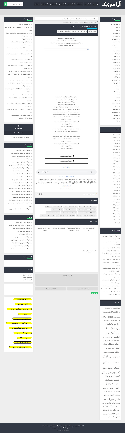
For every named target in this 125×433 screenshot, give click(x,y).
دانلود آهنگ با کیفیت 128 (65, 156)
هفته (22, 132)
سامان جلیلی (113, 406)
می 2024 (116, 146)
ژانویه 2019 (115, 202)
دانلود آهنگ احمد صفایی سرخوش (68, 212)
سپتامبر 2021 (115, 172)
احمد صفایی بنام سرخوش (70, 209)
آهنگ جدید (88, 4)
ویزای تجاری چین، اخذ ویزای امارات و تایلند (20, 41)
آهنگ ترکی (116, 41)
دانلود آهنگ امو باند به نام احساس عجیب (21, 194)
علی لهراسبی (106, 406)
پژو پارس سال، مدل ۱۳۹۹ (24, 44)
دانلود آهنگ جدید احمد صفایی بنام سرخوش (86, 215)
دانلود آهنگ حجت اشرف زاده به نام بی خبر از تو (19, 208)
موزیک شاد (113, 417)
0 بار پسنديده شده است (89, 194)
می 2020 (116, 190)
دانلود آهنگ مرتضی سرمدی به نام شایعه (21, 197)
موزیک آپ (116, 115)
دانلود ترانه (110, 391)
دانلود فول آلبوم (114, 83)
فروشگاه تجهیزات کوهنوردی (18, 323)
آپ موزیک (116, 91)
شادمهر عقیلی (115, 112)
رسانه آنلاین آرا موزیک (112, 403)
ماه (18, 132)
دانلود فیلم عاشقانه (27, 277)
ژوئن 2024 (116, 143)
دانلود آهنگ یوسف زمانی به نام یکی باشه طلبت (19, 248)
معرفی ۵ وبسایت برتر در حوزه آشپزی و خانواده (19, 71)
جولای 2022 (115, 158)
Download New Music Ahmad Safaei (87, 206)
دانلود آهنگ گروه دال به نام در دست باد (21, 162)
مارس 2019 (115, 196)
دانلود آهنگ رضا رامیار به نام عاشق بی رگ (21, 179)
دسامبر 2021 (115, 169)
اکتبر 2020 (116, 184)
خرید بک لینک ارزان (27, 275)
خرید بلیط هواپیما (22, 342)
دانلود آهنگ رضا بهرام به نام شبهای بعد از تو (20, 240)
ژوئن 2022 (116, 160)
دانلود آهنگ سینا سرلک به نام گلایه (22, 159)
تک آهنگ (116, 77)
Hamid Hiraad (116, 317)
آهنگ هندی (116, 71)
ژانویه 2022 (115, 166)
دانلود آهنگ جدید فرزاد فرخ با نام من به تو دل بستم (19, 225)
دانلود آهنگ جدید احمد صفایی (53, 212)
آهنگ (117, 30)
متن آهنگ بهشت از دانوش (24, 24)
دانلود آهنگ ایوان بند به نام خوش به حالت (21, 245)
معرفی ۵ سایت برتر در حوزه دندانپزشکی (21, 94)
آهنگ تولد (116, 47)
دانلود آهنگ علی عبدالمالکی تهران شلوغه (21, 156)
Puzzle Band (105, 320)
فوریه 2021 (115, 181)
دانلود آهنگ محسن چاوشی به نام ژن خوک (21, 242)
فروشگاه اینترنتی (22, 333)
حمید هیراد (117, 357)
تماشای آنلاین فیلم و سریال (19, 309)
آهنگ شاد (79, 4)
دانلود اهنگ (110, 384)
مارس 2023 (115, 155)
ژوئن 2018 (116, 222)
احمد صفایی (80, 209)
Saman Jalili (117, 320)
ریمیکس (37, 4)
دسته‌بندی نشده (114, 24)
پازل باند (108, 417)
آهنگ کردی (115, 68)
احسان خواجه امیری (109, 348)
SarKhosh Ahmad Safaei (90, 209)
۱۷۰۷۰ (116, 121)
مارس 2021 (115, 178)
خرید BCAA (24, 338)
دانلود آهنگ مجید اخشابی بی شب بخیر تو (21, 191)
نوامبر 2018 (115, 207)
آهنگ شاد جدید (107, 340)
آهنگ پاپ (116, 100)
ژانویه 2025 (115, 134)
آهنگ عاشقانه (115, 59)
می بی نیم (24, 314)
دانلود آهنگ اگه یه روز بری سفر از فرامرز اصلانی (19, 200)
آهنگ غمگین (45, 4)
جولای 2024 (115, 140)
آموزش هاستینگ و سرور (20, 328)
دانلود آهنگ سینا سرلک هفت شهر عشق (21, 228)
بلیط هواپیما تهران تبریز (20, 347)
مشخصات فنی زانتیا (26, 39)
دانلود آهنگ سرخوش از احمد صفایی (67, 215)
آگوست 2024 (115, 137)
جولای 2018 (115, 219)
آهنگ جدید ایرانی (114, 337)
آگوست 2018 (115, 216)
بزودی (117, 74)
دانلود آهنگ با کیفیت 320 (65, 161)
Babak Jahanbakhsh (115, 308)
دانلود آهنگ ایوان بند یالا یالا (24, 234)
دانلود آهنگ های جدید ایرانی (62, 430)
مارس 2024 (115, 149)
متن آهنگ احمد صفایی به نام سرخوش (48, 215)
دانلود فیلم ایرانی (22, 299)
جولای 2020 (115, 187)
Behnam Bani (106, 312)
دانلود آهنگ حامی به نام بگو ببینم (23, 150)
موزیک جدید (114, 409)
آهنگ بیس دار (115, 39)
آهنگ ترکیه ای (115, 44)
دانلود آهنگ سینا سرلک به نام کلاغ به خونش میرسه (19, 165)
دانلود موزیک (109, 395)
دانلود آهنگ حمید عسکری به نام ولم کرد (21, 182)
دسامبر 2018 (115, 204)
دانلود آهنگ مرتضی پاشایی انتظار (111, 241)
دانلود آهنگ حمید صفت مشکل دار (22, 237)
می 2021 (116, 175)
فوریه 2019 (115, 199)
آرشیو (117, 27)
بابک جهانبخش (106, 352)
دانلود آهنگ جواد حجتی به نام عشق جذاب (21, 170)
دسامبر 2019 (115, 193)
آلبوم (117, 94)
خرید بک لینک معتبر (27, 279)
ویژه (117, 88)
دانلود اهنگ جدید (112, 388)
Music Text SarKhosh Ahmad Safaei (53, 206)
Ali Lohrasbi (107, 308)
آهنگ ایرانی (71, 4)
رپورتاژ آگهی (115, 118)
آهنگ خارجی (62, 4)
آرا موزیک (95, 4)
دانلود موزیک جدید (111, 399)
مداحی (116, 85)
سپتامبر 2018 (115, 213)
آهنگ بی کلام (115, 36)
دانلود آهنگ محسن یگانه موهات (23, 231)
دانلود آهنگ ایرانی (114, 362)
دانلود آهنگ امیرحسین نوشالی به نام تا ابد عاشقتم (19, 188)
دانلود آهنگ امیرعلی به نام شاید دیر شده (21, 167)
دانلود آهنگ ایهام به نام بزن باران (23, 176)
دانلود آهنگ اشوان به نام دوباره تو (110, 236)
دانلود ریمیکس (115, 80)
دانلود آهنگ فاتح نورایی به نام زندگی (22, 185)
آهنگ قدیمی (53, 4)
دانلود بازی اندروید (22, 318)
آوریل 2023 (115, 152)
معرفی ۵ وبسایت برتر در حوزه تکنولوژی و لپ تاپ (19, 80)
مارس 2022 (115, 163)
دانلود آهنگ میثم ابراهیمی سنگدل (23, 222)
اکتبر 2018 (116, 210)
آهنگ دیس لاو (115, 103)
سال (15, 132)
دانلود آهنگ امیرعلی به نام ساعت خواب (21, 173)
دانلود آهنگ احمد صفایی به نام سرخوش (84, 27)
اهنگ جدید (115, 352)
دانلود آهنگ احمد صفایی (57, 209)
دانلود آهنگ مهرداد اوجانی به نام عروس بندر (20, 153)
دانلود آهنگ (115, 109)
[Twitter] (37, 194)
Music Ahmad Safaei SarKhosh (70, 206)
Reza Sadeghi (111, 320)
